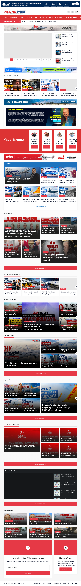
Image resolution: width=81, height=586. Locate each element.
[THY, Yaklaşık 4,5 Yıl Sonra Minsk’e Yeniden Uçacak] (69, 88)
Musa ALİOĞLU (47, 139)
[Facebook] (68, 583)
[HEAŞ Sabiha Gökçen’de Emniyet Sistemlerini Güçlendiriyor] (49, 175)
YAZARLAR (22, 17)
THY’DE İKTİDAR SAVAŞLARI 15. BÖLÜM (49, 439)
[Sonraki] (19, 21)
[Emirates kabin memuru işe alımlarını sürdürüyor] (69, 287)
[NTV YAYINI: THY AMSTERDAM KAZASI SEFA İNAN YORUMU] (65, 477)
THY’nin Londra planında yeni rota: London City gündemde (68, 365)
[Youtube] (76, 583)
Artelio (26, 583)
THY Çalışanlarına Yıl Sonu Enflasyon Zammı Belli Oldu (12, 254)
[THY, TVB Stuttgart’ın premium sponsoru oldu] (50, 88)
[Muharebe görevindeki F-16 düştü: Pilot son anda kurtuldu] (31, 287)
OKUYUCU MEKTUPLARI (46, 17)
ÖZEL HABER (59, 17)
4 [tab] (14, 59)
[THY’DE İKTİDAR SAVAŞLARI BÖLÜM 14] (68, 435)
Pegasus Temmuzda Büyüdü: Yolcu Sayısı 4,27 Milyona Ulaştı (30, 410)
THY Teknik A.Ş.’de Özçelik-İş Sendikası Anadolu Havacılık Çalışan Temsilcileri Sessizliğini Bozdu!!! (48, 232)
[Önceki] (17, 21)
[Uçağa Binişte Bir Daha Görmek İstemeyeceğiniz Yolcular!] (65, 45)
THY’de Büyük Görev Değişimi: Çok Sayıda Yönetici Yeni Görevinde (49, 365)
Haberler (6, 89)
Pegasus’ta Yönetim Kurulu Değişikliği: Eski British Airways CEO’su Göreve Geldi (56, 407)
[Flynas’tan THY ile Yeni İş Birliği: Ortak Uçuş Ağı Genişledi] (68, 346)
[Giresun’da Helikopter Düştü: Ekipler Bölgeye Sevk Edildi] (65, 61)
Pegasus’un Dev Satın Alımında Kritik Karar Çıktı (30, 395)
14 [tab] (46, 59)
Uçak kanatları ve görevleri (63, 523)
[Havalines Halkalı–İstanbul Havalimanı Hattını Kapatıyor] (31, 88)
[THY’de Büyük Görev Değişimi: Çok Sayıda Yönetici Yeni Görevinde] (50, 361)
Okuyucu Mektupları (30, 321)
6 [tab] (20, 59)
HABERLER (13, 17)
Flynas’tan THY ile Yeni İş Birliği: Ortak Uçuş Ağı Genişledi (68, 351)
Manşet (32, 532)
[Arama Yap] (68, 12)
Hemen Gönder (66, 569)
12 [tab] (39, 59)
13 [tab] (43, 59)
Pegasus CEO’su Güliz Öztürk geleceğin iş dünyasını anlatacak (12, 395)
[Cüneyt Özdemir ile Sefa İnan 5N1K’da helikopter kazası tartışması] (65, 485)
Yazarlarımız (37, 583)
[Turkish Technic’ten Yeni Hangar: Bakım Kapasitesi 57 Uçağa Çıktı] (50, 346)
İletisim (64, 583)
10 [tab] (33, 59)
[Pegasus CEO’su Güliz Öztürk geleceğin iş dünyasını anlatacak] (13, 390)
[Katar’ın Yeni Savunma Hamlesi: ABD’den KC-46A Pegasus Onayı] (49, 194)
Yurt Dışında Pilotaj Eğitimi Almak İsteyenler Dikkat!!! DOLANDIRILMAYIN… (39, 326)
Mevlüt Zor (72, 139)
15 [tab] (50, 59)
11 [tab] (36, 59)
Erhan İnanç (59, 139)
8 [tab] (26, 59)
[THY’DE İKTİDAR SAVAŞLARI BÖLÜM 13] (50, 450)
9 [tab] (29, 59)
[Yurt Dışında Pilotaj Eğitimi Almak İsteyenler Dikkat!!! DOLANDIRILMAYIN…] (40, 317)
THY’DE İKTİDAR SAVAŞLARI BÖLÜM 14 (68, 439)
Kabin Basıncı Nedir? (11, 523)
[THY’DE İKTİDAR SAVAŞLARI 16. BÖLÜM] (22, 440)
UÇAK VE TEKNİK (32, 17)
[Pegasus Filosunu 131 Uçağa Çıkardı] (13, 405)
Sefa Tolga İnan (34, 139)
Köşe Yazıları (7, 288)
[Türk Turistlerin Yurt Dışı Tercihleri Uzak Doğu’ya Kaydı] (67, 175)
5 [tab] (17, 59)
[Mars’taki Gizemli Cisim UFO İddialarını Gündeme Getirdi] (67, 194)
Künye (43, 583)
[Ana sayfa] (6, 17)
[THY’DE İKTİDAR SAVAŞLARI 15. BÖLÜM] (50, 435)
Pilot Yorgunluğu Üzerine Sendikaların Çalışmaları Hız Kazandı (55, 257)
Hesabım (49, 583)
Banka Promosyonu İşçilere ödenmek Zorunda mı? (11, 314)
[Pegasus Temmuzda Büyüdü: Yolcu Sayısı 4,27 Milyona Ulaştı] (31, 405)
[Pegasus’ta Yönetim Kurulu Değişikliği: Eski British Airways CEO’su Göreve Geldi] (31, 194)
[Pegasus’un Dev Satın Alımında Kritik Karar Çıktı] (31, 390)
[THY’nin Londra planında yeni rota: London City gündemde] (68, 361)
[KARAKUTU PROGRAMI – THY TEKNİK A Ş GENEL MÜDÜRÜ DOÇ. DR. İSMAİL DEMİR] (65, 493)
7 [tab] (23, 59)
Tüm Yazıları (34, 147)
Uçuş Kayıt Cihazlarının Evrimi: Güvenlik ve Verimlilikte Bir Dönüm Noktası (40, 536)
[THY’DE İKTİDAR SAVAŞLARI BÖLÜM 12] (68, 450)
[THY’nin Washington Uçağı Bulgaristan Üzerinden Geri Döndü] (50, 287)
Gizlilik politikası (57, 583)
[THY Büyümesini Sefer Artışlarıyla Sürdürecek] (22, 353)
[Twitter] (72, 583)
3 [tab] (11, 59)
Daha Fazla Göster (41, 206)
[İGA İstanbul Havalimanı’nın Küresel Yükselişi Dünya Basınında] (13, 194)
